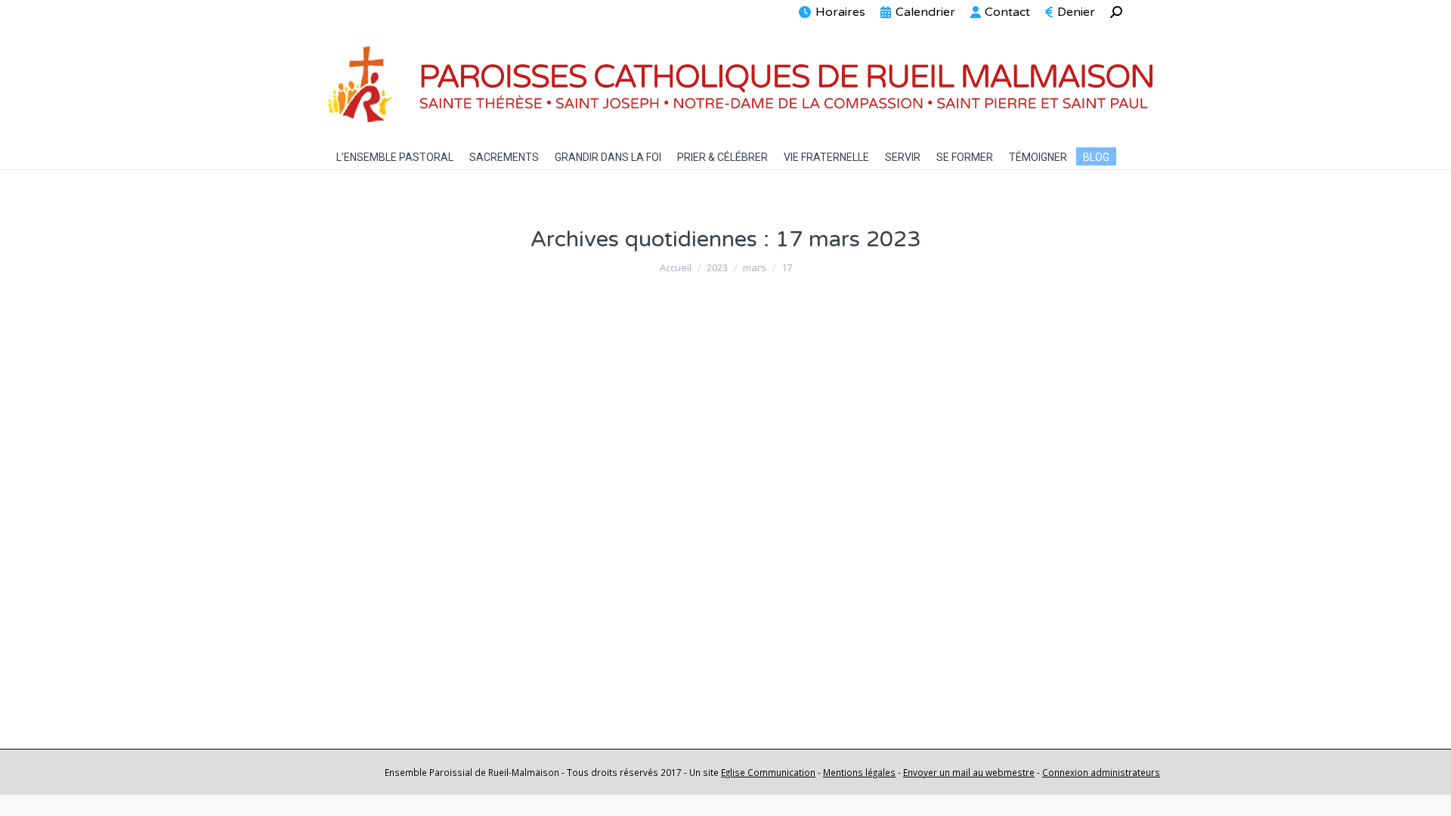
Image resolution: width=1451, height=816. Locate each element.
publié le (556, 378)
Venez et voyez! (405, 568)
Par (449, 378)
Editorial (366, 596)
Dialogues (371, 378)
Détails (366, 669)
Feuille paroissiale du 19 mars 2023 (475, 351)
